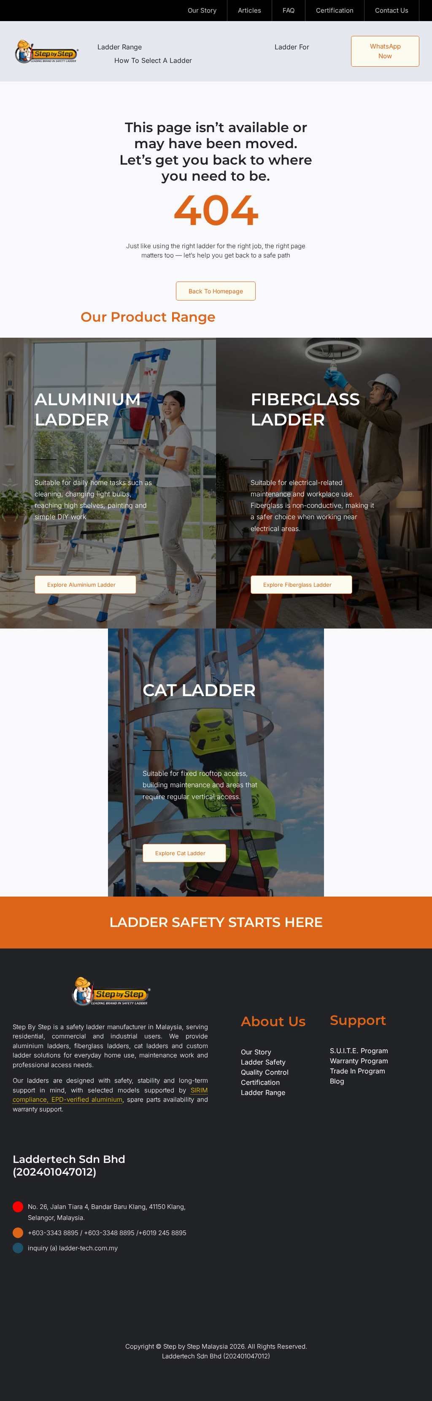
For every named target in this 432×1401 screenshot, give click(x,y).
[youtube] (42, 10)
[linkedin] (55, 10)
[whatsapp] (69, 1259)
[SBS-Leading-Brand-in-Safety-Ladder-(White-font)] (110, 977)
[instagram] (28, 10)
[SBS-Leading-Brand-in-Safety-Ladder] (47, 41)
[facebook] (15, 10)
